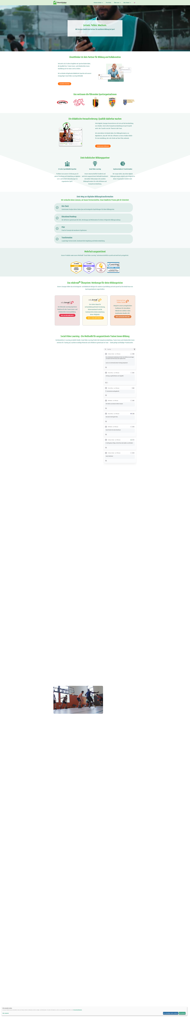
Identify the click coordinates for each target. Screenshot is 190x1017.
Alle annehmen (182, 1013)
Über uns (116, 2)
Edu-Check (126, 2)
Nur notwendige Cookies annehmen (170, 1013)
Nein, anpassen (6, 1013)
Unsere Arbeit (97, 2)
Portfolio (108, 2)
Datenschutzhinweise (77, 1010)
